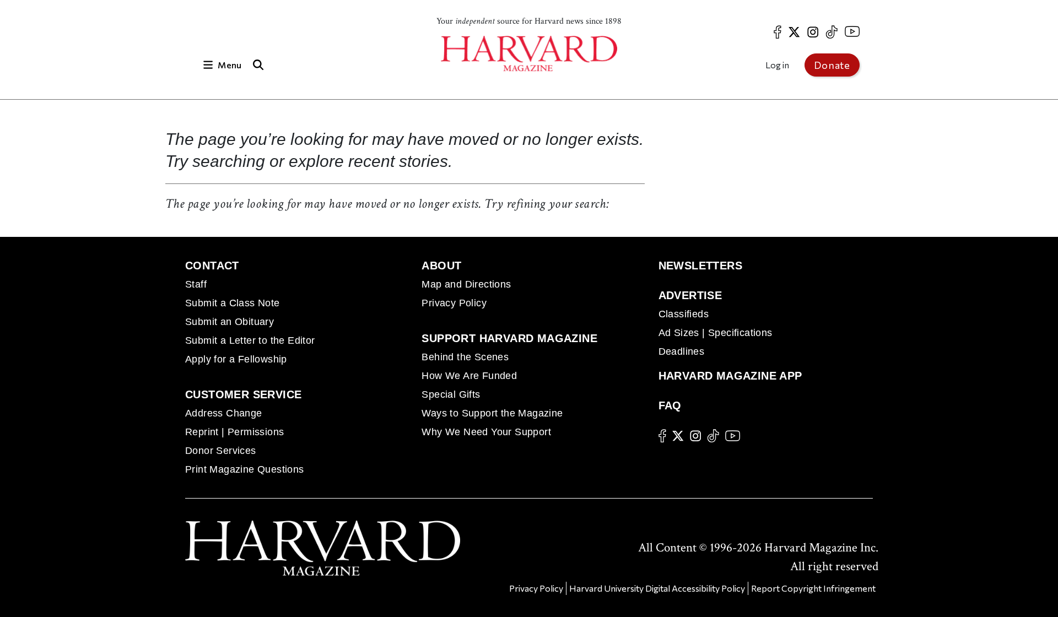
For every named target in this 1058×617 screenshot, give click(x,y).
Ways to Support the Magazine (492, 413)
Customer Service (243, 394)
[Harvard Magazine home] (529, 54)
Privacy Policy (454, 302)
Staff (196, 284)
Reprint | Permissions (234, 431)
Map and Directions (466, 284)
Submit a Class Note (232, 302)
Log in (777, 64)
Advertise (690, 295)
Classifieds (683, 314)
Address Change (223, 413)
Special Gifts (451, 394)
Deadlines (681, 351)
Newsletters (700, 265)
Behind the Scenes (465, 356)
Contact (212, 265)
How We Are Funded (469, 375)
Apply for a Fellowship (236, 359)
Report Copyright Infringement (813, 588)
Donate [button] (832, 65)
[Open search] (258, 64)
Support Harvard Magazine (509, 338)
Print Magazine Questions (244, 469)
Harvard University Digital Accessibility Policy (657, 588)
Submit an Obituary (229, 321)
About (441, 265)
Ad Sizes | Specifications (715, 332)
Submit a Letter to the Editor (250, 340)
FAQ (670, 405)
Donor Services (220, 450)
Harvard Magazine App (730, 376)
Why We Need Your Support (486, 431)
